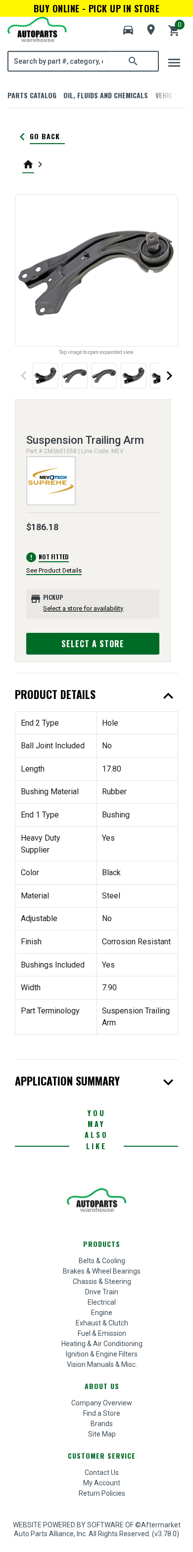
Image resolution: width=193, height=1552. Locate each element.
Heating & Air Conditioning (102, 1344)
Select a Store (92, 644)
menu (174, 63)
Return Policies (102, 1493)
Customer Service (102, 1455)
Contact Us (102, 1472)
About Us (102, 1386)
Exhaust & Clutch (102, 1323)
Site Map (102, 1434)
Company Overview (101, 1403)
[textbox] (58, 61)
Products (101, 1244)
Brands (102, 1424)
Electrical (102, 1302)
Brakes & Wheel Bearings (102, 1271)
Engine (101, 1313)
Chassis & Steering (102, 1281)
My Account (101, 1483)
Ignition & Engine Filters (102, 1354)
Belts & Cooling (102, 1261)
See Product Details (54, 570)
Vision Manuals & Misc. (102, 1364)
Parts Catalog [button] (31, 95)
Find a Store (101, 1413)
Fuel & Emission (102, 1333)
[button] (128, 30)
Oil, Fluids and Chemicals (105, 95)
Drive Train (101, 1292)
